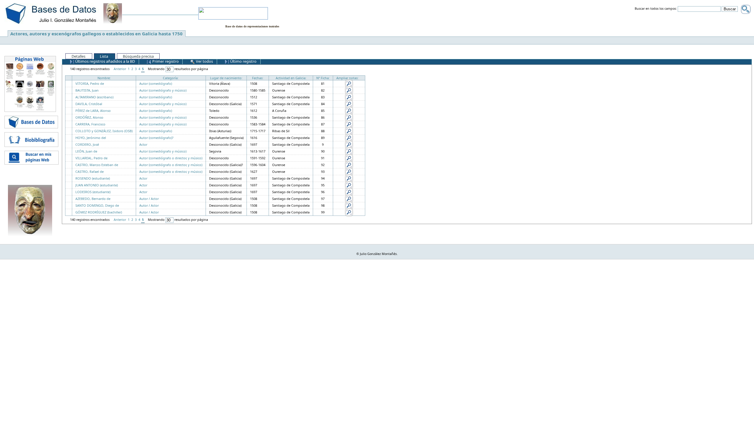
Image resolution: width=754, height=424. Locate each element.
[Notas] (349, 83)
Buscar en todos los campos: (656, 9)
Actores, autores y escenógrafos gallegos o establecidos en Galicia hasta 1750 (96, 34)
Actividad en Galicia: (291, 78)
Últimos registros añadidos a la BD (104, 61)
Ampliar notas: (347, 78)
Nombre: (104, 78)
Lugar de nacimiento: (226, 78)
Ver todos (204, 61)
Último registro (243, 61)
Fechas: (257, 78)
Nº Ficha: (323, 78)
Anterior (120, 69)
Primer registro (165, 61)
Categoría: (170, 78)
